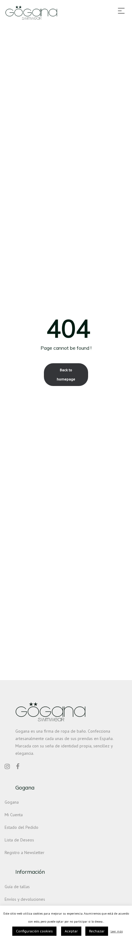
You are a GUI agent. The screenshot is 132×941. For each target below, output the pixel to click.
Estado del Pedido (21, 827)
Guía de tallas (17, 886)
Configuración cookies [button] (34, 931)
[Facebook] (17, 766)
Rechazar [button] (96, 931)
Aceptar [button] (71, 931)
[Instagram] (7, 766)
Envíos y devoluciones (25, 899)
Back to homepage (66, 374)
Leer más (117, 931)
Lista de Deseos (19, 840)
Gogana (12, 802)
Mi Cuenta (14, 814)
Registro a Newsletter (25, 852)
